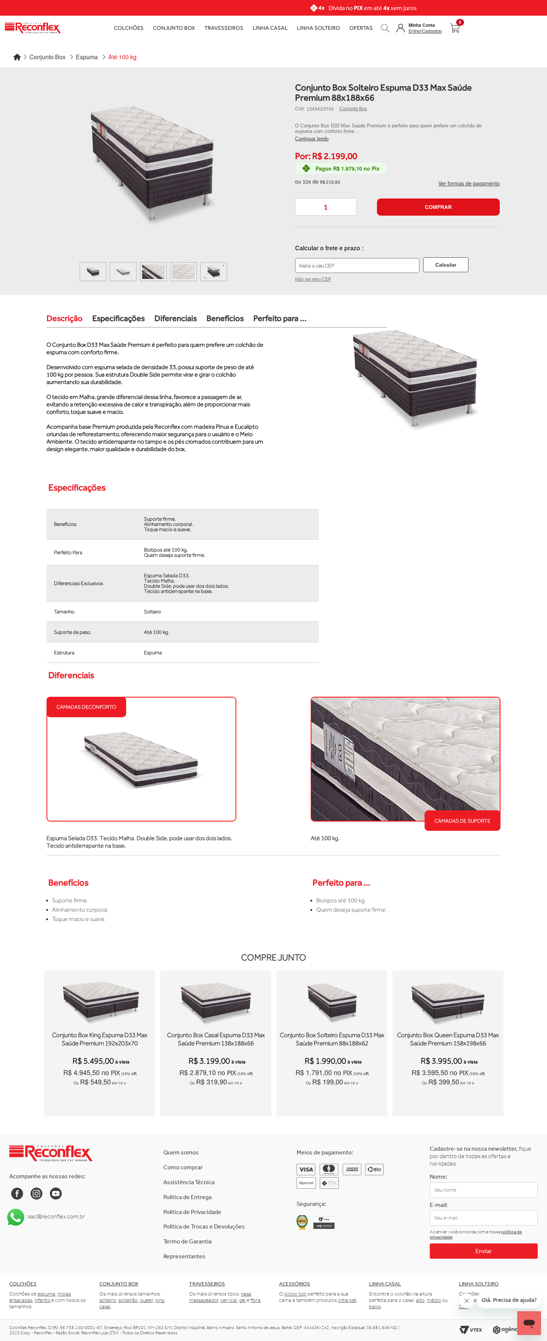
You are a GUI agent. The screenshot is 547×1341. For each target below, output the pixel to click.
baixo (375, 1306)
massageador (203, 1300)
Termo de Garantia (187, 1241)
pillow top (295, 1294)
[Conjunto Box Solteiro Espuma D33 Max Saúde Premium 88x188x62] (332, 1029)
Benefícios (225, 318)
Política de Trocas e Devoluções (204, 1226)
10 (307, 181)
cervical (228, 1300)
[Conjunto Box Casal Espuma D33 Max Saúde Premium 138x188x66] (216, 1029)
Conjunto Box (174, 28)
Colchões (129, 28)
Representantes (184, 1256)
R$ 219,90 (330, 182)
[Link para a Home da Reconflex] (50, 1153)
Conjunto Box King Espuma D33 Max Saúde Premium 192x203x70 (99, 1039)
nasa (246, 1294)
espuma (46, 1294)
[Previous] (94, 8)
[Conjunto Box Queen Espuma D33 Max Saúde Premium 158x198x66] (448, 1029)
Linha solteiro (479, 1284)
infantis (42, 1300)
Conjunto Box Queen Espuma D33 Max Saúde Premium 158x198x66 (448, 1039)
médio (434, 1300)
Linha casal (385, 1284)
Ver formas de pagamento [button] (469, 183)
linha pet (347, 1300)
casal (105, 1306)
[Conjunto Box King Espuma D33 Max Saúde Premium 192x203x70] (100, 1029)
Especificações (118, 318)
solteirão (128, 1300)
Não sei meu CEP (313, 279)
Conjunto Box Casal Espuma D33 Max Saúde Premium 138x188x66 (216, 1039)
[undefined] (152, 167)
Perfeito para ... (280, 318)
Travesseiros (223, 28)
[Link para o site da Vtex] (471, 1330)
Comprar (438, 207)
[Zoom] (93, 271)
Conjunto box (118, 1284)
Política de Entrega (187, 1197)
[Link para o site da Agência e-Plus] (515, 1330)
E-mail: (439, 1204)
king (160, 1300)
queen (146, 1300)
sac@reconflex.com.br (56, 1216)
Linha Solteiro (318, 28)
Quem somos (181, 1152)
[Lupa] (385, 28)
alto (420, 1300)
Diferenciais (175, 318)
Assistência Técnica (189, 1182)
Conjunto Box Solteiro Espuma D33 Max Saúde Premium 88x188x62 (332, 1039)
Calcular (445, 265)
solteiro (107, 1300)
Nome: (438, 1176)
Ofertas (361, 28)
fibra (255, 1300)
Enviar (484, 1251)
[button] (419, 28)
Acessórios (294, 1284)
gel (242, 1300)
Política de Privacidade (192, 1212)
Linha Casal (270, 28)
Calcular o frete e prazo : (329, 248)
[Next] (452, 8)
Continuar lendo (312, 139)
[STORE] (84, 28)
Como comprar (183, 1167)
